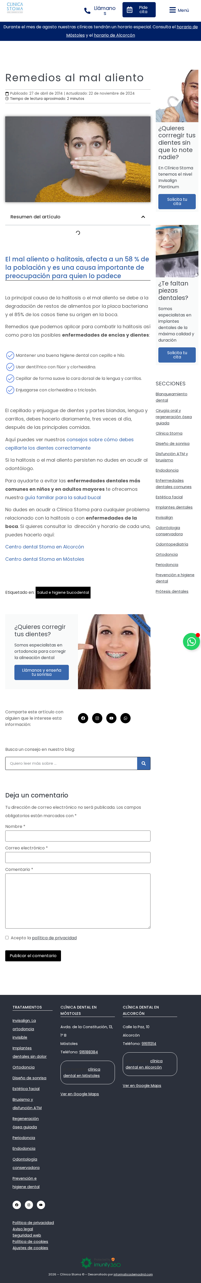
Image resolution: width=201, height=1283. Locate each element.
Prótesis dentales (172, 591)
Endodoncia (167, 470)
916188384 (88, 1052)
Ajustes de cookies (30, 1247)
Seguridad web (27, 1235)
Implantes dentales (174, 507)
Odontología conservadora (26, 1163)
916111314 (149, 1043)
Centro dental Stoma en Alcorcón (44, 546)
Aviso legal (23, 1229)
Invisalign (164, 517)
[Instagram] (97, 718)
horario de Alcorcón (114, 35)
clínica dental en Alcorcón (144, 1064)
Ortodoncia (167, 554)
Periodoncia (167, 564)
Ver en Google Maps (79, 1094)
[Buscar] (143, 763)
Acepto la (43, 938)
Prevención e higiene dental (26, 1182)
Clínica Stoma (169, 433)
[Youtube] (111, 718)
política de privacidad (54, 938)
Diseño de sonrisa (172, 443)
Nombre (15, 826)
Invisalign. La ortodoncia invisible (24, 1029)
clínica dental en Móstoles (81, 1072)
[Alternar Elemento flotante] (191, 641)
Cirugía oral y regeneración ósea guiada (174, 417)
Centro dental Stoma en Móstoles (44, 559)
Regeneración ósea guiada (26, 1123)
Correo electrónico (26, 848)
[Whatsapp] (125, 718)
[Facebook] (83, 718)
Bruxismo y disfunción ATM (27, 1104)
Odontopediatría (172, 544)
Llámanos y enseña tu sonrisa (41, 672)
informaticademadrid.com (133, 1274)
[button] (143, 217)
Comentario (19, 869)
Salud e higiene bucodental (63, 592)
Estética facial (169, 497)
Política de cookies (30, 1241)
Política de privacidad (33, 1222)
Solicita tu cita (177, 201)
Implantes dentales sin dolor (30, 1052)
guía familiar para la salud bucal (63, 497)
